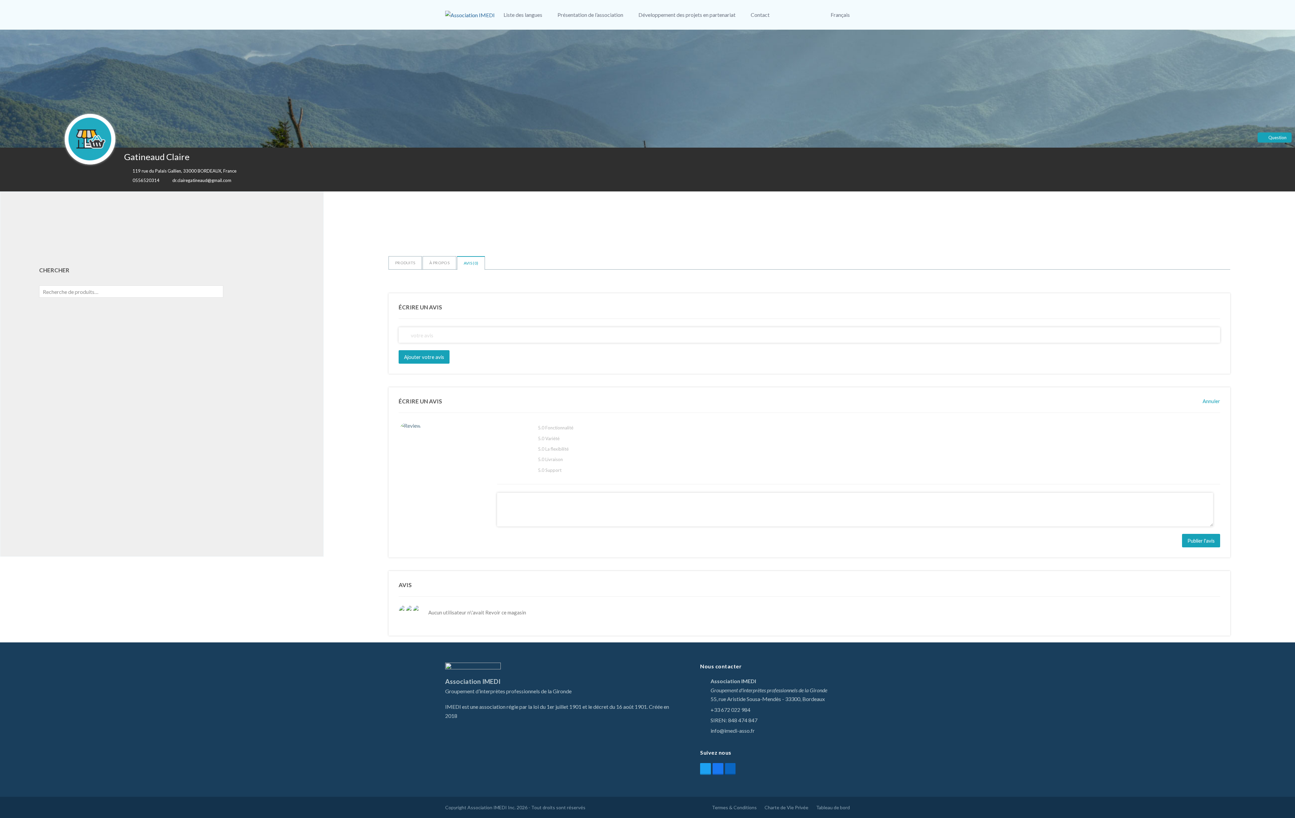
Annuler (1211, 401)
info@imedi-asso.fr (733, 730)
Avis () (471, 263)
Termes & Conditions (734, 807)
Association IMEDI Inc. (491, 807)
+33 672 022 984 (730, 709)
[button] (806, 14)
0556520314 (146, 180)
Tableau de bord (833, 807)
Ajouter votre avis (424, 357)
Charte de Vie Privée (786, 807)
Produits (405, 262)
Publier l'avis (1201, 541)
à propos (439, 262)
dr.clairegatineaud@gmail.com (201, 180)
